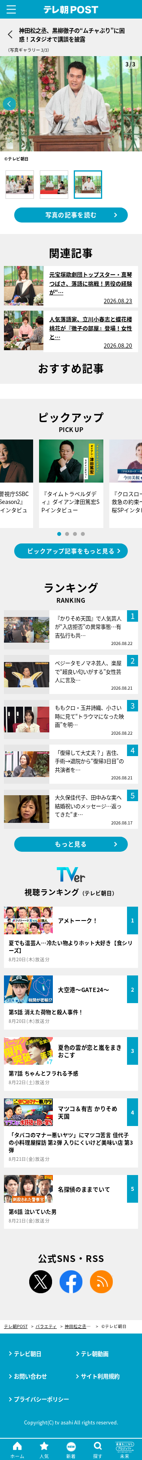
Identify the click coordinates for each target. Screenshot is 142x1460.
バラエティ (46, 1326)
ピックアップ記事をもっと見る (70, 551)
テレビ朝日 (27, 1353)
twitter (40, 1281)
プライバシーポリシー (41, 1399)
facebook (71, 1281)
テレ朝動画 (94, 1353)
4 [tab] (83, 534)
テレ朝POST (71, 10)
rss (101, 1281)
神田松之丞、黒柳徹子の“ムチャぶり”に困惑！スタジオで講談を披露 (81, 1326)
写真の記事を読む (71, 214)
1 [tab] (59, 534)
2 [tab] (67, 534)
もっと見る (71, 843)
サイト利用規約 (100, 1376)
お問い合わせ (30, 1376)
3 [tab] (75, 534)
